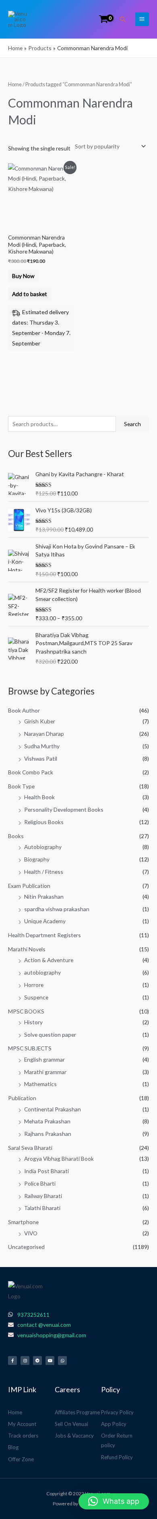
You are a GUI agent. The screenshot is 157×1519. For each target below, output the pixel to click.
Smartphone (23, 1221)
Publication (22, 1098)
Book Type (21, 786)
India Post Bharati (46, 1171)
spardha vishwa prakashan (56, 909)
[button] (123, 19)
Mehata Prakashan (47, 1121)
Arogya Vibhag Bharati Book (59, 1158)
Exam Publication (29, 885)
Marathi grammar (45, 1071)
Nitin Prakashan (44, 896)
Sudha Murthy (42, 746)
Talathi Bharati (42, 1207)
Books (16, 836)
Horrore (33, 984)
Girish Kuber (39, 721)
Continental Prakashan (52, 1109)
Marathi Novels (26, 949)
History (33, 1022)
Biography (37, 859)
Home (15, 84)
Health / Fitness (43, 871)
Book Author (24, 710)
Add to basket (29, 293)
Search (132, 423)
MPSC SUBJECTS (30, 1048)
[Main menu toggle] (142, 19)
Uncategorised (26, 1246)
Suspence (36, 997)
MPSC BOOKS (26, 1011)
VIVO (30, 1233)
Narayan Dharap (44, 733)
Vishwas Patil (40, 758)
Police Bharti (40, 1183)
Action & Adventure (48, 959)
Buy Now (23, 275)
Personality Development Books (63, 809)
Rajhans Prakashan (47, 1133)
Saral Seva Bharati (30, 1147)
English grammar (44, 1059)
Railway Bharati (43, 1195)
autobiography (42, 972)
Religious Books (44, 821)
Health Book (39, 797)
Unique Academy (45, 921)
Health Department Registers (44, 935)
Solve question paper (50, 1034)
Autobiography (43, 846)
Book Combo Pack (30, 772)
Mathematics (40, 1083)
